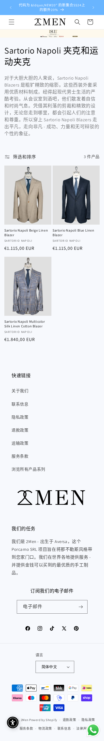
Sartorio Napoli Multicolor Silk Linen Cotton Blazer (24, 323)
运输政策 (20, 443)
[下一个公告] (93, 7)
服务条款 (20, 456)
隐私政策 (20, 417)
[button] (11, 22)
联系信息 (20, 404)
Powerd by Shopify (43, 720)
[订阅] (81, 607)
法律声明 (83, 729)
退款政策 (20, 430)
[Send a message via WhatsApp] (93, 730)
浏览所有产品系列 (28, 469)
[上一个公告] (10, 7)
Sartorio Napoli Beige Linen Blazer (26, 232)
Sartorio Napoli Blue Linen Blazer (73, 232)
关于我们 (20, 390)
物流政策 (45, 729)
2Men (25, 720)
